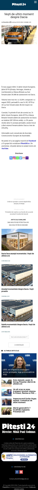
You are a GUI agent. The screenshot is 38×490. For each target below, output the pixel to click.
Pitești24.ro (6, 487)
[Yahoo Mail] (27, 157)
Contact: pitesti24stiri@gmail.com (19, 479)
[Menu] (35, 1)
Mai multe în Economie (18, 225)
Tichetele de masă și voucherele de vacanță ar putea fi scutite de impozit (19, 212)
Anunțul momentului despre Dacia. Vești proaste (17, 290)
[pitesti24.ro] (19, 2)
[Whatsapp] (17, 157)
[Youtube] (21, 472)
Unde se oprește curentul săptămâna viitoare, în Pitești (19, 201)
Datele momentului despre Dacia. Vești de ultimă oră (18, 325)
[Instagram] (14, 157)
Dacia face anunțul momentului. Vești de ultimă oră (17, 255)
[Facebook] (11, 157)
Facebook (32, 141)
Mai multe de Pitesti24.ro (18, 222)
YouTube (4, 148)
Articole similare (18, 220)
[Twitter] (20, 157)
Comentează (19, 345)
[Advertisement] (19, 66)
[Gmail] (23, 157)
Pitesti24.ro (6, 22)
